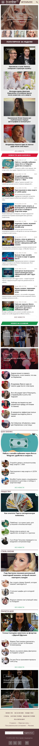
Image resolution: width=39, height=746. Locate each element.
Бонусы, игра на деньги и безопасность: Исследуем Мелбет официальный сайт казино (26, 242)
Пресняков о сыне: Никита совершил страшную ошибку (19, 67)
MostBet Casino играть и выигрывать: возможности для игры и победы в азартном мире (26, 208)
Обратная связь (23, 723)
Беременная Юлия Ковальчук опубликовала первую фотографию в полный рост (19, 120)
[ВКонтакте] (15, 743)
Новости (9, 713)
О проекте (13, 723)
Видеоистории (29, 716)
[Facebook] (10, 743)
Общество (6, 491)
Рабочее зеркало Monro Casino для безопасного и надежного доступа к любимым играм (25, 306)
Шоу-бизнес (7, 432)
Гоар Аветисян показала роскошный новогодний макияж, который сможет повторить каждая (19, 575)
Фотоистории (16, 716)
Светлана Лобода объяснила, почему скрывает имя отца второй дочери (19, 18)
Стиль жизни (7, 551)
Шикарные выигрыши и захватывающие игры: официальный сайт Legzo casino (25, 273)
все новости (19, 151)
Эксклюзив (19, 713)
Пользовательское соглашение (15, 725)
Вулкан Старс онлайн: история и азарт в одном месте (25, 257)
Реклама (31, 725)
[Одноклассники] (19, 743)
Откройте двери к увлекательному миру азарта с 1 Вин (24, 178)
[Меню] (3, 2)
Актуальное (26, 2)
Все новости (19, 317)
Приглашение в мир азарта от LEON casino (26, 191)
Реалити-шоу (7, 611)
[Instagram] (27, 745)
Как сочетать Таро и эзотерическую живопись (19, 514)
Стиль (6, 716)
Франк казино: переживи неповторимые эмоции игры (25, 290)
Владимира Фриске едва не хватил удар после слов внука (19, 145)
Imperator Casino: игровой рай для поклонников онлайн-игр (25, 225)
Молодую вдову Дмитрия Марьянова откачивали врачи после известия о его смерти (19, 93)
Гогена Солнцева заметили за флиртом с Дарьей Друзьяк (19, 634)
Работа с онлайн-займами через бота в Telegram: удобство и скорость (25, 164)
